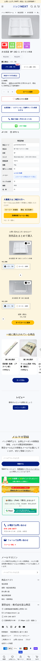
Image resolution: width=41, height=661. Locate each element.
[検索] (32, 6)
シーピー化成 (18, 173)
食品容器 (20, 12)
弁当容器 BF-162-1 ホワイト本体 (20, 258)
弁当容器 (30, 12)
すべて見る (20, 380)
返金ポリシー (6, 636)
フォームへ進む (9, 544)
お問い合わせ (18, 640)
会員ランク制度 (7, 643)
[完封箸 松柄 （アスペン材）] (10, 348)
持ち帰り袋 (5, 592)
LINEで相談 (22, 126)
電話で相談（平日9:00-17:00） (22, 119)
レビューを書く (20, 407)
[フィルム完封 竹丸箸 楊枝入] (28, 348)
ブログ (28, 640)
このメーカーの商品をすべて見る (25, 177)
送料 (10, 83)
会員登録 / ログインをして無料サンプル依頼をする (20, 109)
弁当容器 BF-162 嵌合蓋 (20, 298)
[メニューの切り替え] (2, 6)
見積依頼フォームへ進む (20, 215)
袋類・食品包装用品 (9, 588)
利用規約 (20, 469)
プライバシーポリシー (21, 636)
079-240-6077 (10, 529)
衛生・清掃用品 (7, 599)
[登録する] (37, 572)
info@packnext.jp (11, 613)
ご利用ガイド (6, 640)
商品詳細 (6, 57)
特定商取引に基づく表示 (19, 632)
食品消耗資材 (6, 595)
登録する (20, 464)
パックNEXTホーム (8, 12)
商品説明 (17, 57)
